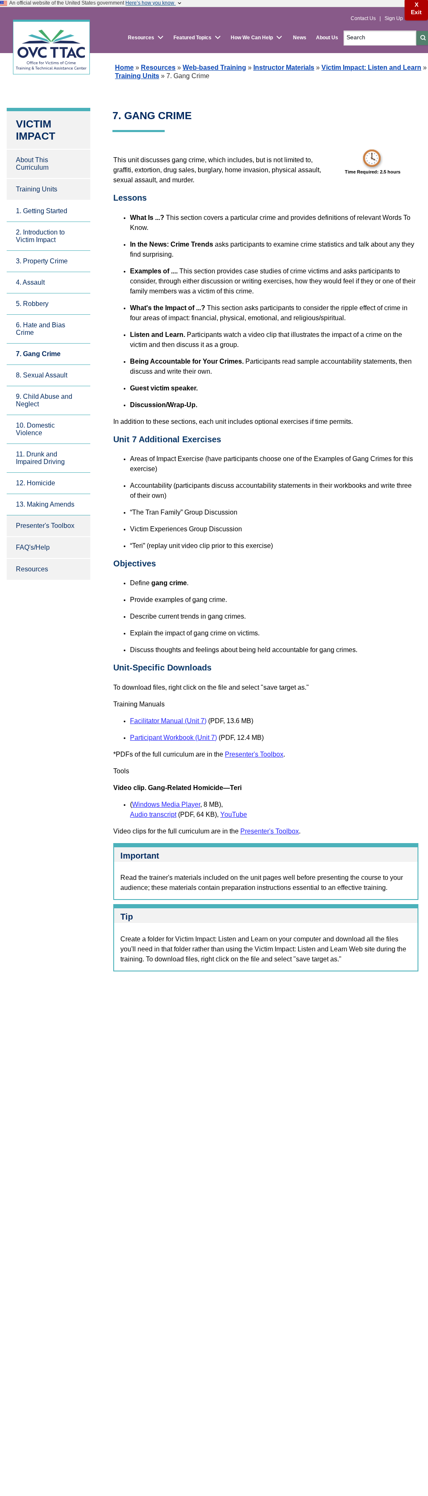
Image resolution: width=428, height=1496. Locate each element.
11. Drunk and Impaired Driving (40, 458)
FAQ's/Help (33, 547)
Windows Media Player (166, 804)
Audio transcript (153, 814)
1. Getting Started (41, 210)
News (299, 38)
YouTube (233, 814)
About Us (327, 38)
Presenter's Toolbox (45, 525)
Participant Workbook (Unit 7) (173, 737)
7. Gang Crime (38, 353)
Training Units (137, 75)
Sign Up (394, 18)
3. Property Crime (42, 261)
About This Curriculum (32, 163)
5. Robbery (32, 303)
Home (124, 67)
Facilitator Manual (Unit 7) (168, 720)
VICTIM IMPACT (35, 130)
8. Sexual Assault (41, 375)
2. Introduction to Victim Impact (40, 236)
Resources (158, 67)
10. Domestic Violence (35, 429)
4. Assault (30, 282)
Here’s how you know (150, 3)
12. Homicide (35, 483)
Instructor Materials (283, 67)
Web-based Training (214, 67)
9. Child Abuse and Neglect (44, 400)
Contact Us (364, 18)
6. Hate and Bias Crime (40, 328)
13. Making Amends (45, 504)
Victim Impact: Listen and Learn (371, 67)
